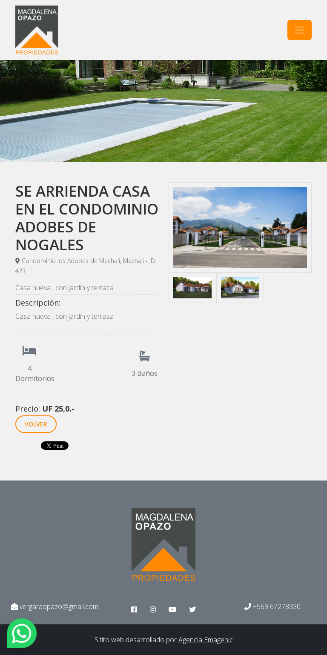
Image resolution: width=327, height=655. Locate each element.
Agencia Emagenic (205, 639)
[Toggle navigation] (299, 30)
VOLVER (36, 424)
